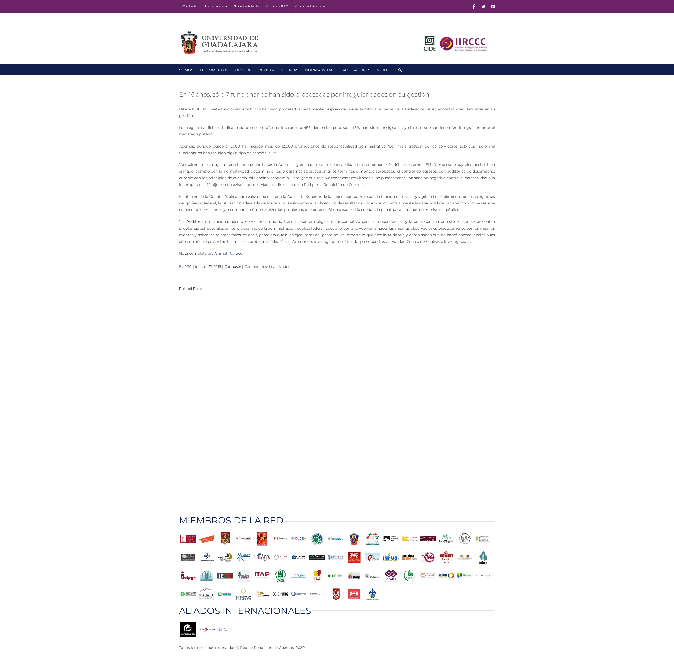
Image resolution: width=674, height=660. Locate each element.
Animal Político (228, 253)
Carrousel (233, 266)
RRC (187, 266)
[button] (400, 69)
